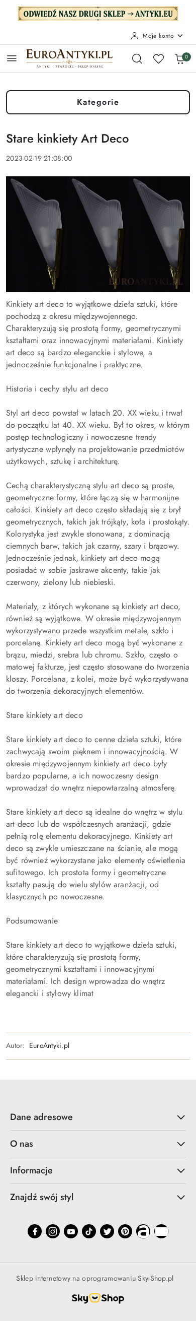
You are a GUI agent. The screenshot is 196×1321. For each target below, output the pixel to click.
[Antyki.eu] (98, 13)
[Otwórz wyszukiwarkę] (137, 58)
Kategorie (98, 102)
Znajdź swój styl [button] (41, 1197)
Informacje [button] (31, 1170)
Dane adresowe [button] (41, 1117)
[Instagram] (53, 1231)
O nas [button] (21, 1143)
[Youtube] (71, 1231)
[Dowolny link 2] (161, 1231)
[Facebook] (35, 1231)
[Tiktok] (89, 1231)
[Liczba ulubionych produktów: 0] (158, 58)
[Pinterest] (125, 1231)
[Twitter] (107, 1231)
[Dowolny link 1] (143, 1231)
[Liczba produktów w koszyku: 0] (179, 58)
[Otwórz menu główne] (12, 58)
